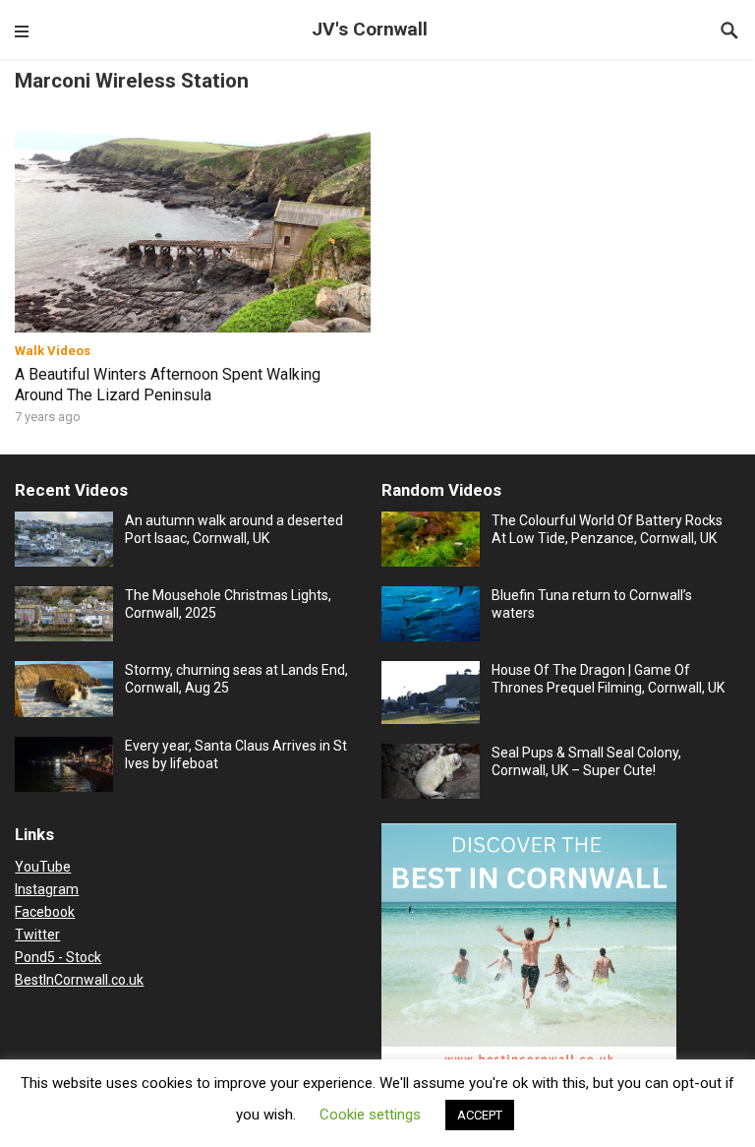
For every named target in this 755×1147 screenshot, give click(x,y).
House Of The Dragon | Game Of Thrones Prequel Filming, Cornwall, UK (608, 678)
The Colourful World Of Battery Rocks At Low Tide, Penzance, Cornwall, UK (607, 529)
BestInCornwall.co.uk (79, 980)
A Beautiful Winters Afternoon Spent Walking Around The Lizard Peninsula (167, 384)
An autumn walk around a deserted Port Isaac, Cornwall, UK (234, 529)
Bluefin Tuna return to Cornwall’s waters (592, 604)
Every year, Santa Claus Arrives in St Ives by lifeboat (236, 754)
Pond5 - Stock (58, 957)
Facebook (45, 912)
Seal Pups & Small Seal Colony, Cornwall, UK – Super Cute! (586, 761)
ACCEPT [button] (479, 1115)
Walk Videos (52, 350)
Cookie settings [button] (370, 1114)
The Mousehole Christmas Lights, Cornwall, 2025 (228, 604)
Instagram (47, 889)
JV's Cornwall (370, 29)
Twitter (37, 934)
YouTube (43, 867)
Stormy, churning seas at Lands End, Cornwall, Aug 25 (236, 678)
